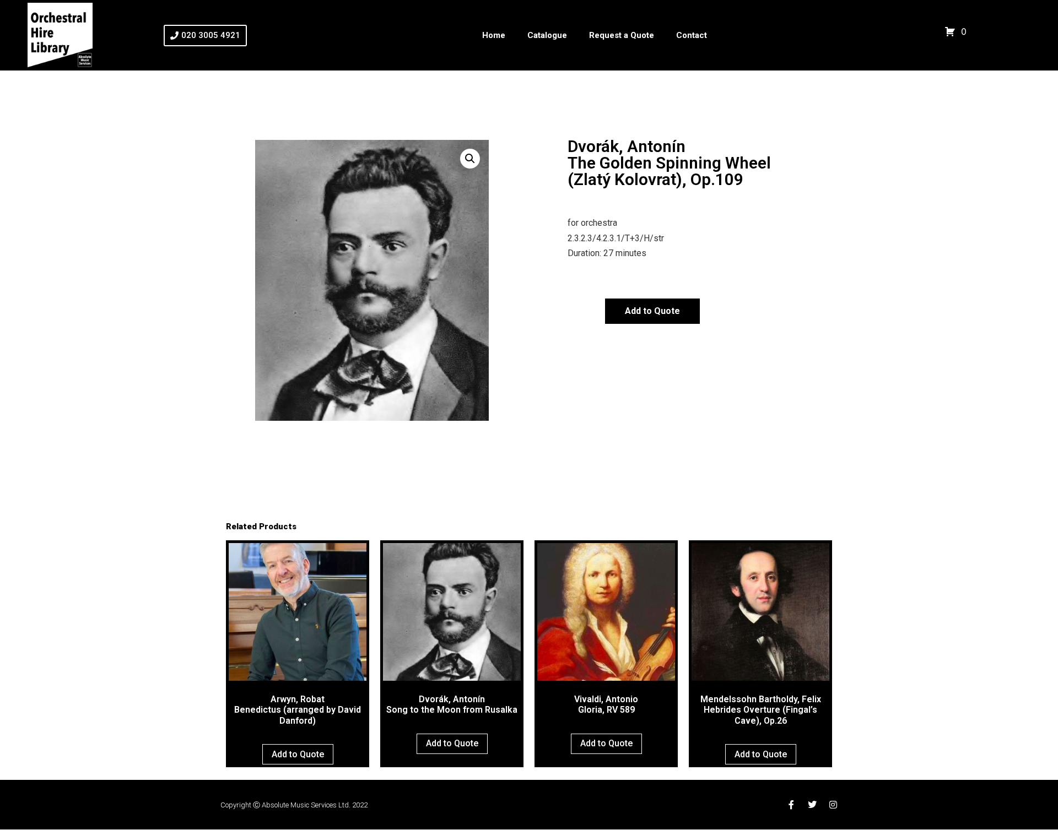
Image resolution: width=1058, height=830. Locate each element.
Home (493, 35)
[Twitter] (812, 804)
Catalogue (547, 35)
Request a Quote (621, 35)
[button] (470, 159)
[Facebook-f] (791, 804)
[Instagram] (833, 804)
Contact (691, 35)
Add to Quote (652, 311)
